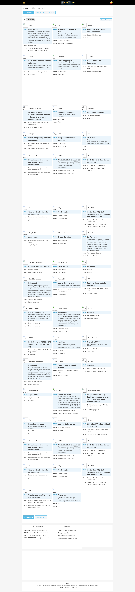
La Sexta (90, 56)
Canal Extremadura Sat (36, 361)
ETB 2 (90, 308)
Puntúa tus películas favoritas (66, 535)
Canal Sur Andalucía (94, 337)
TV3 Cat (60, 361)
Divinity (90, 155)
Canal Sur (91, 232)
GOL (89, 133)
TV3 (89, 278)
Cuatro (31, 56)
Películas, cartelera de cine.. (35, 530)
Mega (60, 207)
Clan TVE (91, 207)
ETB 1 (90, 262)
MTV (30, 490)
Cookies (74, 587)
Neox (60, 108)
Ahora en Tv (28, 13)
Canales (51, 13)
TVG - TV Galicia (34, 308)
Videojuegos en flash (36, 538)
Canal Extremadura (35, 278)
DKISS (60, 155)
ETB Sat (90, 361)
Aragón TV (32, 232)
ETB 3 (31, 337)
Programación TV (35, 535)
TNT (59, 390)
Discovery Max (33, 155)
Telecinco (61, 56)
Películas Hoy (40, 13)
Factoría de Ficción (35, 108)
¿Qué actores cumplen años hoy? (67, 538)
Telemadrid (61, 278)
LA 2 (59, 25)
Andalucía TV (62, 308)
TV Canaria (61, 232)
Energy (31, 133)
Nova (30, 207)
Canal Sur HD (62, 262)
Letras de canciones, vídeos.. (37, 533)
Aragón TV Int (33, 390)
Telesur (60, 337)
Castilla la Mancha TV (36, 262)
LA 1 (30, 25)
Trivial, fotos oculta (63, 533)
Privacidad (68, 587)
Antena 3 (90, 25)
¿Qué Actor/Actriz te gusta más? (67, 530)
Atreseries (91, 108)
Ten (59, 133)
